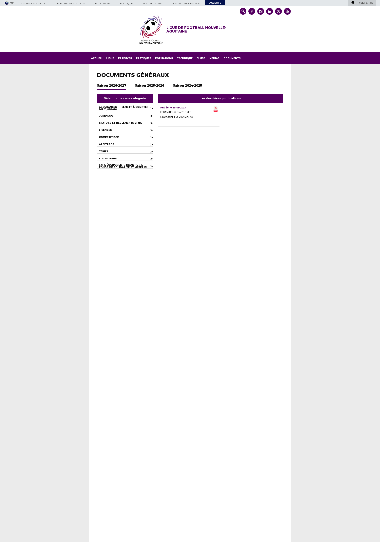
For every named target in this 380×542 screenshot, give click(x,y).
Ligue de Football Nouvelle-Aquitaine (196, 30)
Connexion (364, 3)
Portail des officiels (186, 3)
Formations (164, 58)
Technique (185, 58)
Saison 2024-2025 (187, 85)
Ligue (110, 58)
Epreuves (125, 58)
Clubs (201, 58)
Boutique (126, 3)
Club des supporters (70, 3)
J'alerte (215, 2)
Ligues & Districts (33, 3)
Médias (214, 58)
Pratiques (143, 58)
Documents (232, 58)
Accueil (96, 58)
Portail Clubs (152, 3)
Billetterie (102, 3)
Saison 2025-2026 (149, 85)
